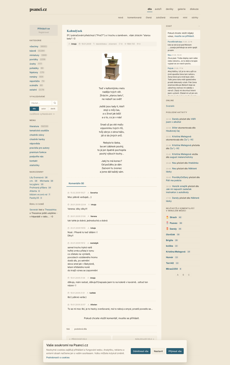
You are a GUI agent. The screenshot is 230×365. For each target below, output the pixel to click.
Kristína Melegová (181, 136)
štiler (174, 127)
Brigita (169, 240)
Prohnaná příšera (38, 187)
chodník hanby (37, 139)
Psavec (173, 223)
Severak (34, 209)
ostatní (37, 89)
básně (37, 50)
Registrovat (44, 32)
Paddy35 (34, 197)
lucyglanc (34, 184)
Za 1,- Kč (188, 139)
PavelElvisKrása (175, 41)
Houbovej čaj (173, 130)
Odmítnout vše (140, 351)
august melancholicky (181, 157)
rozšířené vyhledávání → (42, 114)
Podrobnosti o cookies (58, 357)
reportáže (37, 81)
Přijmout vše (175, 351)
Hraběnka (193, 162)
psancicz (38, 8)
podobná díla (80, 329)
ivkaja (74, 44)
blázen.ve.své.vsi (38, 194)
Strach (173, 217)
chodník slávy (37, 134)
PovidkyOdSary (180, 177)
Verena (93, 216)
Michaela (44, 180)
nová (120, 17)
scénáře (36, 85)
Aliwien (93, 305)
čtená (149, 17)
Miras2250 (172, 268)
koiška (169, 245)
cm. (31, 180)
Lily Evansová (36, 177)
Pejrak (171, 68)
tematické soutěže (39, 130)
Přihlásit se (44, 28)
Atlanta (33, 191)
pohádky (36, 68)
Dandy (175, 119)
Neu (169, 55)
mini (185, 17)
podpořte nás (36, 156)
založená (160, 17)
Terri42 (170, 263)
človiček (170, 234)
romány (36, 76)
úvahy (36, 63)
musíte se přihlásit (184, 36)
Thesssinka (50, 209)
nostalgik (94, 243)
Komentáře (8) (76, 183)
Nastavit (158, 351)
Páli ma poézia (173, 180)
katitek (93, 293)
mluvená (174, 17)
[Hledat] (55, 103)
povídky (37, 59)
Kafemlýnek (74, 31)
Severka (94, 193)
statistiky (34, 165)
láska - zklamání (109, 44)
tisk (68, 329)
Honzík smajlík (179, 186)
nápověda (35, 143)
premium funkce (38, 152)
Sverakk (170, 106)
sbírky (195, 17)
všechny (38, 46)
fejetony (37, 72)
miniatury (38, 55)
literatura (39, 126)
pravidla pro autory (39, 147)
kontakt (33, 160)
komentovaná (134, 17)
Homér (169, 257)
